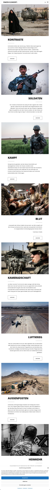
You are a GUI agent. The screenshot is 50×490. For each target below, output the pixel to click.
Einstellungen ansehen (25, 485)
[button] (48, 468)
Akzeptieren (25, 478)
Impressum (20, 488)
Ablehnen (25, 481)
